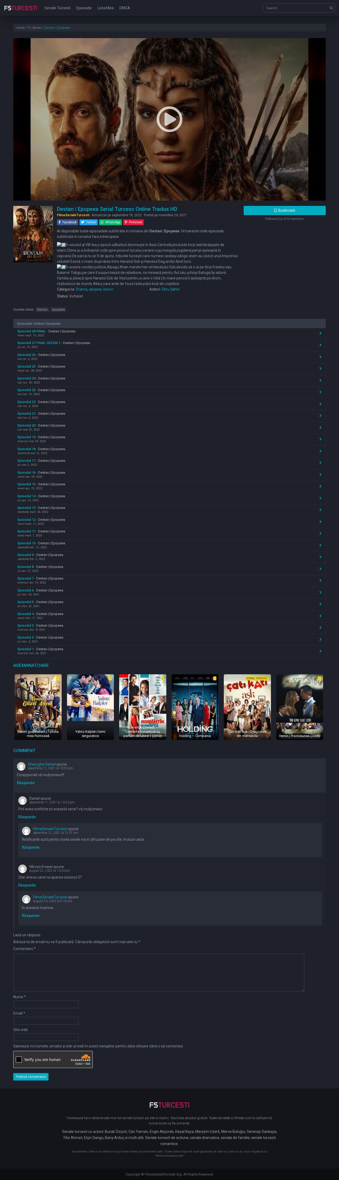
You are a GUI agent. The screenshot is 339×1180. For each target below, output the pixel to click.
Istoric (108, 289)
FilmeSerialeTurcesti (50, 829)
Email (19, 1013)
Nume (19, 997)
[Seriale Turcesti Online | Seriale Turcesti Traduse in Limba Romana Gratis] (21, 12)
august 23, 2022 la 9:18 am (52, 901)
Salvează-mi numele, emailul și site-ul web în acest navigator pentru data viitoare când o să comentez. (98, 1046)
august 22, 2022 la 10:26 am (49, 870)
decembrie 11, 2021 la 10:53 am (50, 768)
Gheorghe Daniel (42, 764)
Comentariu (24, 949)
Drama (81, 289)
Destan (42, 309)
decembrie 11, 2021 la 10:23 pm (52, 802)
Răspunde (25, 783)
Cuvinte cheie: (23, 309)
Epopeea (58, 309)
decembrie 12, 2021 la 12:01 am (55, 833)
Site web (20, 1030)
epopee (95, 289)
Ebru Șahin (171, 289)
